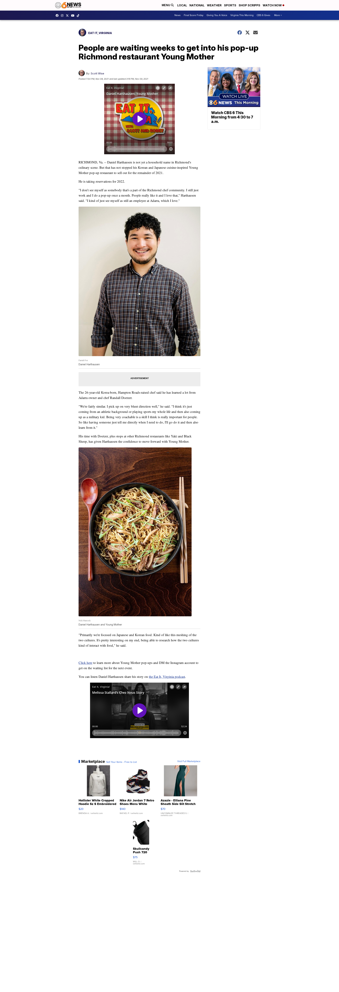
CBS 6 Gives (263, 15)
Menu (166, 5)
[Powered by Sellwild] (195, 871)
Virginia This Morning (242, 15)
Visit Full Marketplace (188, 761)
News (177, 15)
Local (182, 5)
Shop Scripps (249, 5)
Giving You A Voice (217, 15)
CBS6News (58, 15)
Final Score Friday (193, 15)
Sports (230, 5)
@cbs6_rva (79, 15)
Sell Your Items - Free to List (121, 762)
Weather (214, 5)
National (196, 5)
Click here (85, 662)
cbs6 (63, 15)
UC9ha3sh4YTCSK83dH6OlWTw (73, 15)
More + (278, 15)
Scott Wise (97, 73)
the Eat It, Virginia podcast (167, 676)
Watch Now (272, 5)
